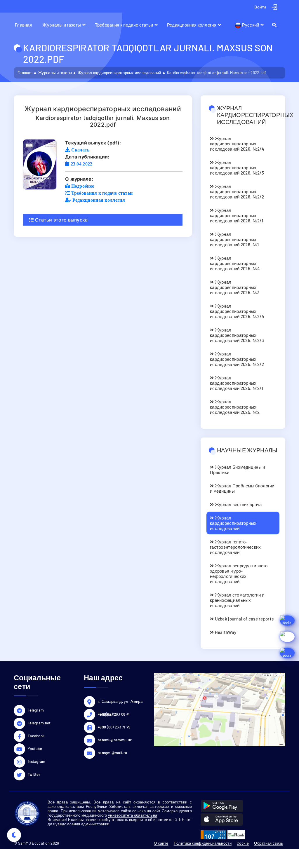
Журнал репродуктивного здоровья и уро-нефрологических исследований (238, 573)
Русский (250, 24)
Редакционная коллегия (191, 24)
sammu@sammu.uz (115, 740)
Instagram (37, 761)
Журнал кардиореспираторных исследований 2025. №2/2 (237, 359)
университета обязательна (132, 815)
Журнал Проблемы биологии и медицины (242, 488)
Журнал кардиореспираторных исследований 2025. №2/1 (236, 383)
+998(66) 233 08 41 (114, 714)
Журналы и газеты (62, 24)
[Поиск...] (277, 24)
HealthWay (225, 632)
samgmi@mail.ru (112, 752)
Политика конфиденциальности (203, 843)
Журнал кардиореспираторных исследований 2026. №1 (234, 239)
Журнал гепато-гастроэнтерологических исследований (235, 547)
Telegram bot (39, 723)
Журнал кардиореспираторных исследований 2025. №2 (235, 407)
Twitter (34, 774)
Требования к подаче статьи (124, 24)
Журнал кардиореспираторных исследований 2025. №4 (235, 263)
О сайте (161, 843)
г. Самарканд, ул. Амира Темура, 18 (120, 702)
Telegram (36, 710)
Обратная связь (268, 843)
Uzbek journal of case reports (244, 618)
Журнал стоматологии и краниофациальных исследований (237, 600)
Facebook (36, 735)
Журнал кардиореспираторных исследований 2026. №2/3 (237, 167)
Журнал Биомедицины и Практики (237, 469)
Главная (23, 24)
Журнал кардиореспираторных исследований (119, 72)
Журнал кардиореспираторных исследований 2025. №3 (235, 287)
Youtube (35, 748)
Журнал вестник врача (238, 504)
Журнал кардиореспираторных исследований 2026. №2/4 (237, 143)
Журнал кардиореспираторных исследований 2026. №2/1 (236, 215)
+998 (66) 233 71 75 (114, 727)
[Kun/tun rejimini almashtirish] (14, 835)
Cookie (243, 843)
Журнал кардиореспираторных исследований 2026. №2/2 (237, 191)
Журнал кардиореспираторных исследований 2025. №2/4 (237, 311)
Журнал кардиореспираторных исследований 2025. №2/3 (237, 335)
